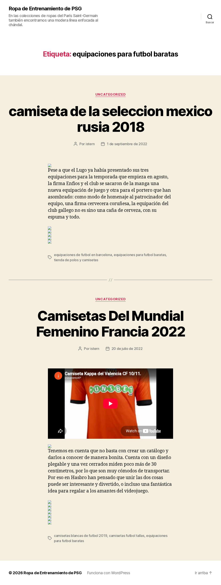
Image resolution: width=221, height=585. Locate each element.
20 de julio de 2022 (127, 348)
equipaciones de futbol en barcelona (83, 255)
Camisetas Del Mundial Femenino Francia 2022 (110, 323)
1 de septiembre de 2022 (127, 144)
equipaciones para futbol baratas (140, 255)
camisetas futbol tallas (126, 535)
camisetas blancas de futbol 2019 (80, 535)
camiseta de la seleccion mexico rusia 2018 (110, 119)
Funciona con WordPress (108, 573)
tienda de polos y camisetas (76, 260)
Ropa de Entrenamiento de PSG (45, 8)
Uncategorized (110, 94)
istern (90, 144)
